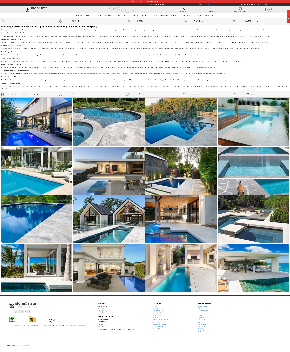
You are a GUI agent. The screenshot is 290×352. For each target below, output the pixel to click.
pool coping (98, 15)
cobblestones (164, 15)
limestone (136, 15)
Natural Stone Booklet (159, 324)
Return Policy (157, 315)
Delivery (155, 308)
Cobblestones (201, 322)
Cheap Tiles (201, 330)
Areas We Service (158, 326)
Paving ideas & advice (159, 322)
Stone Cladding (202, 324)
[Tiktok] (15, 311)
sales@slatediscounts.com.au (107, 312)
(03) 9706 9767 (206, 4)
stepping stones (146, 15)
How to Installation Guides (160, 319)
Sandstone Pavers (203, 310)
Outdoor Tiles (201, 326)
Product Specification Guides (161, 321)
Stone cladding (186, 15)
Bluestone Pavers (203, 306)
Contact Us (156, 313)
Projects (155, 317)
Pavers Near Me (157, 328)
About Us (156, 306)
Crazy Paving (201, 315)
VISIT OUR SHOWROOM (240, 11)
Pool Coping (16, 45)
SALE (155, 15)
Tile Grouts (201, 332)
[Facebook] (19, 311)
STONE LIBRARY (184, 11)
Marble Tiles (201, 313)
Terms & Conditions (158, 310)
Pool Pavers (201, 321)
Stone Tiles (201, 328)
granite (117, 15)
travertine (88, 15)
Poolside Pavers (6, 33)
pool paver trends (45, 67)
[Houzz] (26, 311)
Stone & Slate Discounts (22, 345)
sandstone (126, 15)
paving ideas (212, 11)
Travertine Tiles (202, 308)
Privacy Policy (157, 312)
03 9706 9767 (103, 310)
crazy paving (108, 15)
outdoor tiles (198, 15)
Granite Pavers (202, 317)
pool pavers (174, 15)
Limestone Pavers (203, 312)
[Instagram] (29, 311)
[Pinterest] (22, 311)
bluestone (79, 15)
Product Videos (209, 15)
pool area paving (200, 55)
